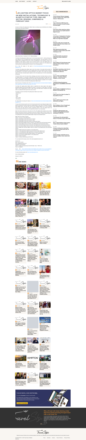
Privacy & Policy (67, 437)
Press (44, 437)
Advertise (48, 437)
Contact (53, 437)
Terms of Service (59, 437)
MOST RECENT (22, 1)
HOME (16, 1)
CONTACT (35, 1)
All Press (29, 1)
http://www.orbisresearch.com (32, 152)
